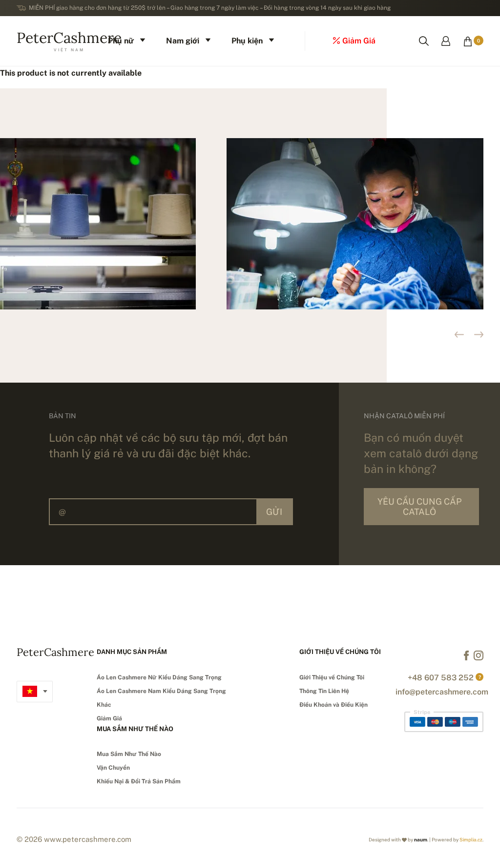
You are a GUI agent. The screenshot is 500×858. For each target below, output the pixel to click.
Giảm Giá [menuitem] (358, 40)
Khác (104, 704)
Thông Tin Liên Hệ (324, 691)
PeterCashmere (69, 40)
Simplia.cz (470, 839)
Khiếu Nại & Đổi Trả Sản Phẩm (139, 781)
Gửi (274, 512)
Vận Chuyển (113, 767)
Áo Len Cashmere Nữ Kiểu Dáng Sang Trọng (159, 677)
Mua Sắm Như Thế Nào (129, 754)
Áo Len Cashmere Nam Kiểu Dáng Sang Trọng (161, 691)
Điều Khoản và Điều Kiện (333, 704)
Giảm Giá (109, 718)
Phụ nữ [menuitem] (121, 40)
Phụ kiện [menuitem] (247, 40)
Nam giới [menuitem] (182, 40)
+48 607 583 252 (441, 677)
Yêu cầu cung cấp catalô (419, 506)
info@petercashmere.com (442, 691)
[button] (478, 334)
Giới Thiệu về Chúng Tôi (331, 677)
